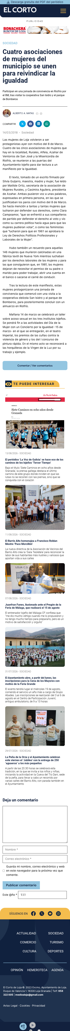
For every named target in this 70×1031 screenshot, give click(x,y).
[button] (32, 1025)
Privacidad (38, 1005)
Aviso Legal (10, 1005)
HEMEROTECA (37, 970)
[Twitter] (41, 913)
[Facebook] (33, 913)
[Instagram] (58, 913)
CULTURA (29, 951)
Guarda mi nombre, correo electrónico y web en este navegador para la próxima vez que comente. (35, 870)
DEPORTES (55, 951)
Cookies (25, 1005)
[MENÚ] (63, 10)
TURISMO (56, 942)
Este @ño (10, 894)
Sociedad (10, 43)
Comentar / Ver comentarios (35, 365)
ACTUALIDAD (26, 933)
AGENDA (57, 970)
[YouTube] (50, 913)
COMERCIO (28, 942)
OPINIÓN (17, 970)
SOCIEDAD (55, 933)
